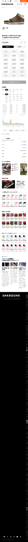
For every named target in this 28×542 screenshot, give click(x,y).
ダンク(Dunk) (23, 144)
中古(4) (19, 46)
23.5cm (21, 94)
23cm (17, 94)
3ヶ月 (23, 130)
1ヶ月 (17, 130)
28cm (18, 98)
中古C (6, 91)
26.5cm (7, 98)
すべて (7, 89)
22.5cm (14, 94)
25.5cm (17, 96)
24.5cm (10, 96)
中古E (13, 91)
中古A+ (14, 89)
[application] (14, 121)
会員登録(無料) (24, 1)
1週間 (11, 130)
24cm (6, 96)
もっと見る (24, 161)
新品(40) (8, 46)
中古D (10, 91)
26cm (21, 96)
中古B (21, 89)
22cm (10, 94)
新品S (10, 89)
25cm (14, 96)
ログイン (16, 1)
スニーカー (24, 147)
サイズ (20, 138)
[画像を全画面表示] (14, 17)
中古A (17, 89)
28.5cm (21, 98)
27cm (10, 98)
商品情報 (8, 138)
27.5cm (14, 98)
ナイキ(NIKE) (23, 141)
